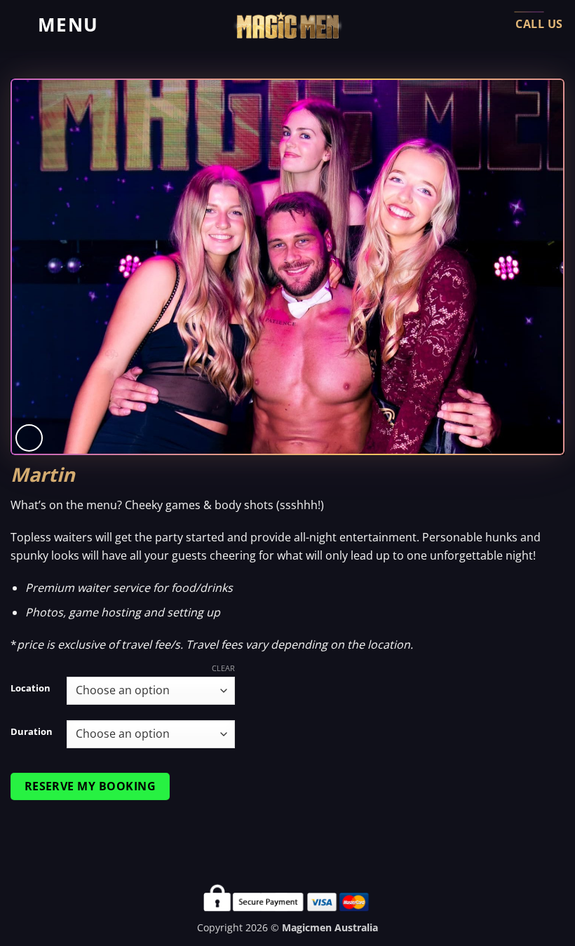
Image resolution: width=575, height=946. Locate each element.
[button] (54, 25)
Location (30, 689)
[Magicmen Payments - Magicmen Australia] (287, 25)
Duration (32, 732)
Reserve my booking (90, 786)
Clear (223, 668)
